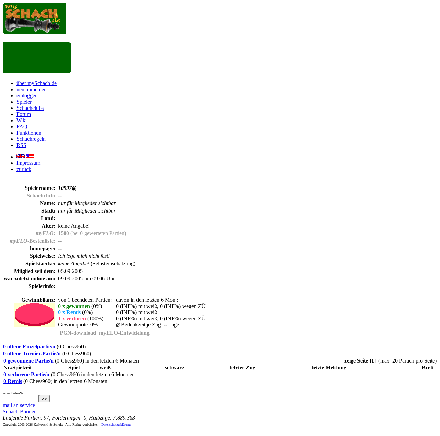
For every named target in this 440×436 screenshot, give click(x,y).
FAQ (22, 126)
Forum (23, 114)
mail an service (19, 405)
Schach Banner (19, 411)
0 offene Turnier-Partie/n (32, 353)
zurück (23, 169)
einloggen (27, 96)
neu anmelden (31, 89)
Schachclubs (30, 108)
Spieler (24, 102)
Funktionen (28, 133)
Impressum (28, 163)
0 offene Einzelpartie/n (30, 346)
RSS (21, 145)
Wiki (21, 120)
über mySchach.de (36, 83)
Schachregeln (31, 139)
